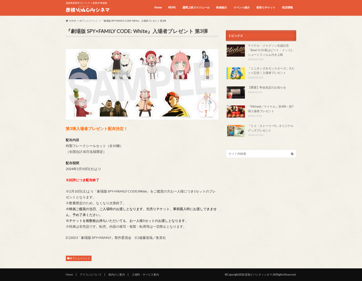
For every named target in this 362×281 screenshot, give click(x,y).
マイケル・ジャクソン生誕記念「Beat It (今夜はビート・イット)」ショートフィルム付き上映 (271, 50)
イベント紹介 (242, 7)
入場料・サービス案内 (145, 274)
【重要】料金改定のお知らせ (267, 87)
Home (158, 7)
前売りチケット (265, 7)
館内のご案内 (117, 274)
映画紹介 (221, 7)
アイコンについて (91, 274)
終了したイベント (80, 258)
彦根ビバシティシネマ (258, 274)
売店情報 (287, 7)
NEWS (172, 7)
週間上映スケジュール (196, 7)
